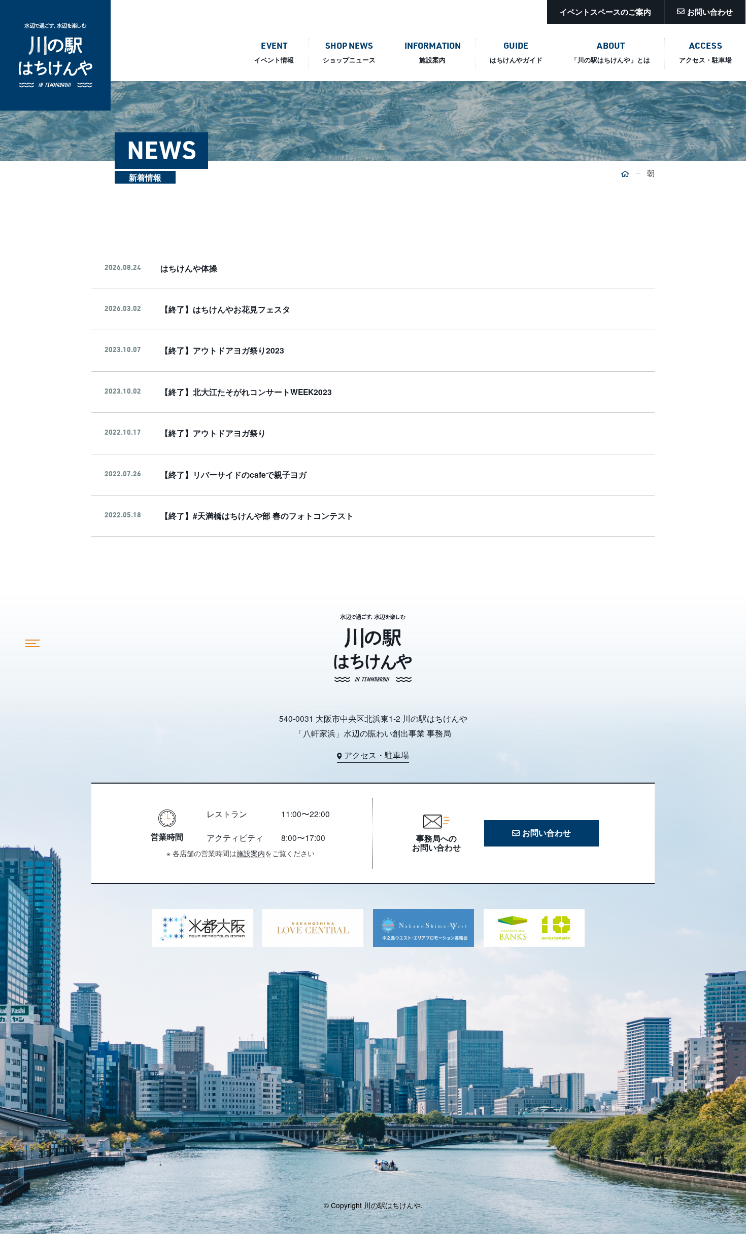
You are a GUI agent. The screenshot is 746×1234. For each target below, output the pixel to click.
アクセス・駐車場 (376, 755)
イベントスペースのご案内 (605, 11)
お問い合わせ (710, 11)
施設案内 (250, 853)
